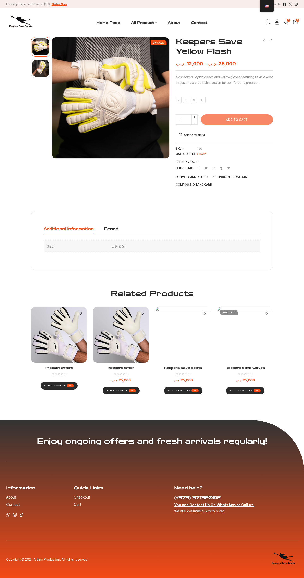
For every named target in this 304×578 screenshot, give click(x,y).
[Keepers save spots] (183, 335)
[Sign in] (277, 23)
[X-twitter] (290, 4)
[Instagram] (296, 4)
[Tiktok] (21, 515)
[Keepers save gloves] (245, 335)
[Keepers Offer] (121, 335)
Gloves (201, 154)
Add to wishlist (194, 135)
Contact (199, 23)
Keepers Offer (121, 368)
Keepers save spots (183, 368)
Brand (111, 228)
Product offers (59, 368)
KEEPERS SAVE (186, 162)
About (174, 23)
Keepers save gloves (245, 368)
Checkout (82, 497)
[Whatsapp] (8, 515)
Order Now (59, 4)
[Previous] (59, 97)
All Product (142, 23)
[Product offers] (59, 335)
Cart (77, 504)
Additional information (69, 228)
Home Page (108, 23)
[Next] (161, 97)
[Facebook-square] (284, 4)
